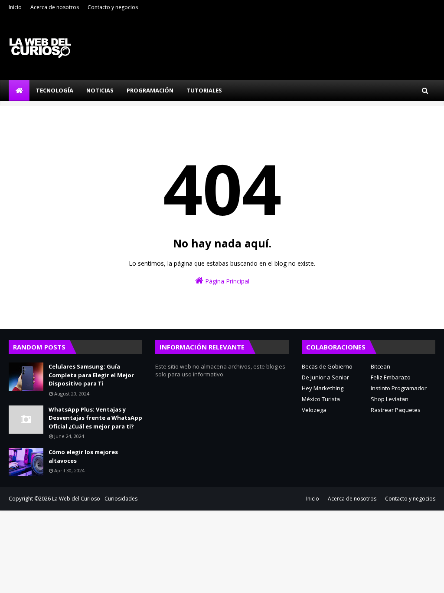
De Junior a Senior (325, 377)
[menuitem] (19, 90)
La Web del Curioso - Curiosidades (94, 498)
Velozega (314, 410)
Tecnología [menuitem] (54, 90)
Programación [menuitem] (150, 90)
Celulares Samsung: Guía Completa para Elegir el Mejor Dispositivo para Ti (91, 374)
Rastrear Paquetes (396, 410)
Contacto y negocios (113, 7)
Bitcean (380, 366)
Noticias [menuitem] (100, 90)
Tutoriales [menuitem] (204, 90)
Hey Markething (322, 388)
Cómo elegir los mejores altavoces (83, 456)
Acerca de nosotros (54, 7)
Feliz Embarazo (391, 377)
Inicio (15, 7)
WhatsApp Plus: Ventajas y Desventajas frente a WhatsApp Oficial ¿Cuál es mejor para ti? (95, 417)
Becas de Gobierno (327, 366)
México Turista (321, 399)
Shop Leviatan (389, 399)
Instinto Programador (399, 388)
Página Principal (226, 281)
